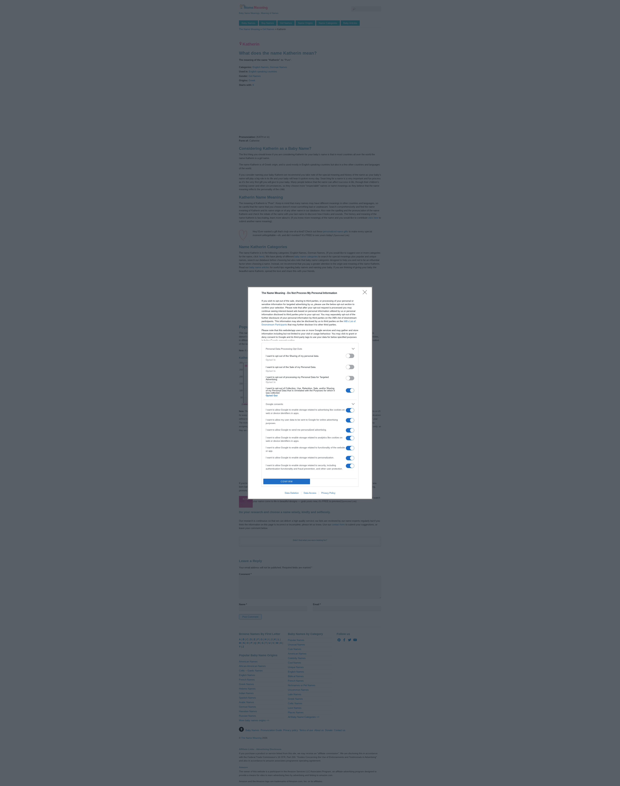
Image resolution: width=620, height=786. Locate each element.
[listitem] (310, 348)
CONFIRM (287, 481)
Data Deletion (292, 493)
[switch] (350, 356)
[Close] (366, 293)
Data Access (310, 493)
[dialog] (310, 393)
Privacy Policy (328, 493)
